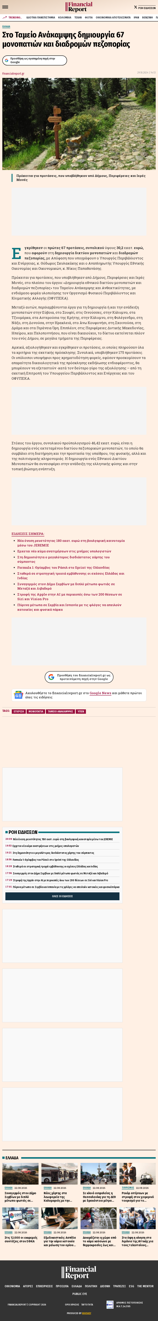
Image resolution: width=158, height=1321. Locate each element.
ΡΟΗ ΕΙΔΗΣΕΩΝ (147, 8)
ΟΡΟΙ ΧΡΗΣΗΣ (72, 1304)
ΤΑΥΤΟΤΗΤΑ (87, 1304)
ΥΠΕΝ (81, 711)
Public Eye (79, 1294)
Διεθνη (105, 1286)
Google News (100, 693)
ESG (131, 1286)
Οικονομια (12, 1286)
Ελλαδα (77, 1286)
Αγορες (28, 1286)
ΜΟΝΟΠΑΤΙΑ (36, 711)
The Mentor (145, 1286)
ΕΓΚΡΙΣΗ (19, 711)
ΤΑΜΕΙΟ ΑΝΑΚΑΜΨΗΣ (60, 711)
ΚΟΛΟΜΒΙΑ (64, 17)
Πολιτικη (91, 1286)
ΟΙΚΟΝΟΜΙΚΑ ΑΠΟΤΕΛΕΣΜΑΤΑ (113, 17)
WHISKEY (86, 1313)
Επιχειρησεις (44, 1286)
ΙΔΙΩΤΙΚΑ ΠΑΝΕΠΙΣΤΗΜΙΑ (40, 17)
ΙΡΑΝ (136, 17)
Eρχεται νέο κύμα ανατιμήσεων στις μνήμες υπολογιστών (64, 551)
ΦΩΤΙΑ (89, 17)
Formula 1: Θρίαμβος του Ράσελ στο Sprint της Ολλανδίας (63, 567)
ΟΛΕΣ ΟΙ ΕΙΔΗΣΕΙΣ (62, 896)
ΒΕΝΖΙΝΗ (147, 17)
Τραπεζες (119, 1286)
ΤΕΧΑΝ (78, 17)
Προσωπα (62, 1286)
